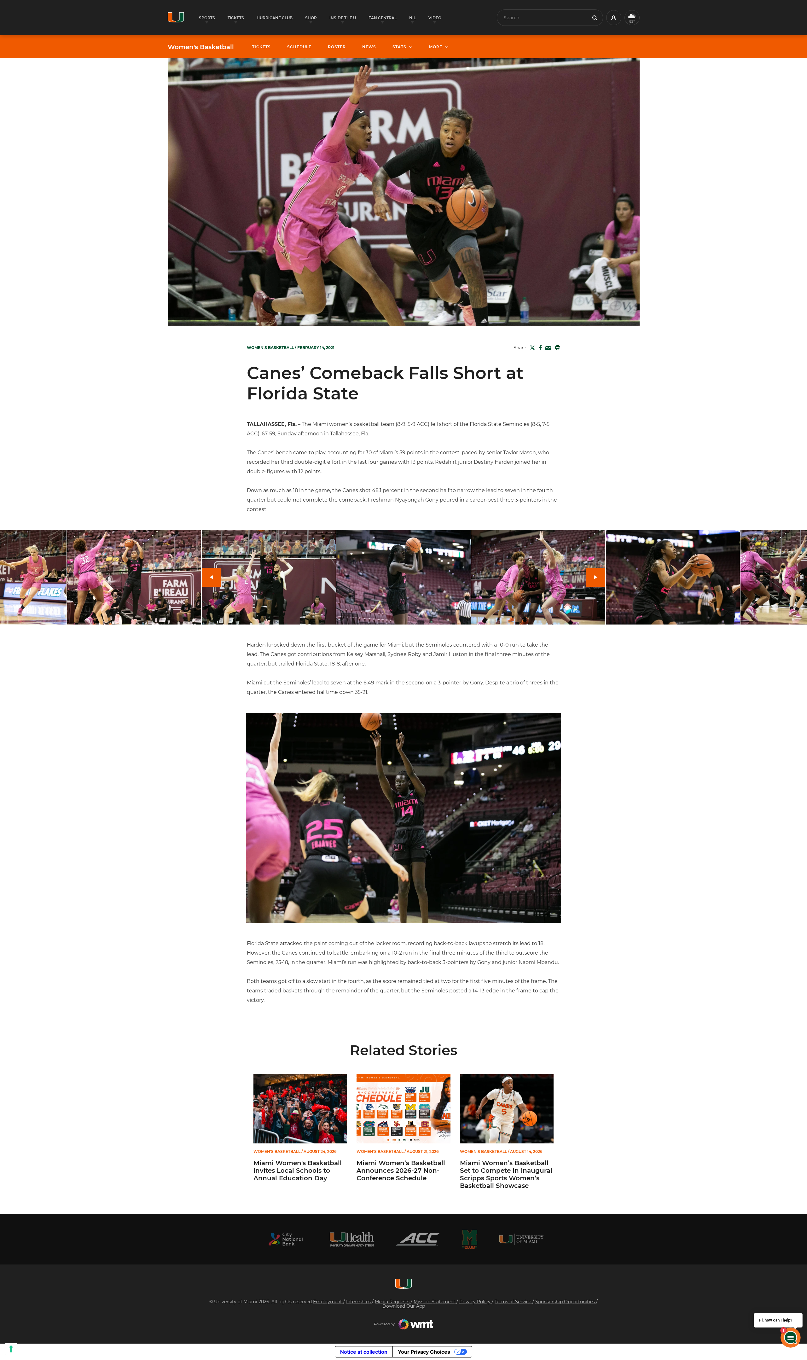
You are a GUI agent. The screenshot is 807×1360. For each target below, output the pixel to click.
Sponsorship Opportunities (565, 1302)
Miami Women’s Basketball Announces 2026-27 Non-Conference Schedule (401, 1170)
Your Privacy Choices (424, 1352)
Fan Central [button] (383, 17)
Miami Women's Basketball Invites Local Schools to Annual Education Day (297, 1170)
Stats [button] (399, 46)
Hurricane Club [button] (275, 17)
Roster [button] (337, 46)
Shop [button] (311, 17)
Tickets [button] (236, 17)
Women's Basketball (201, 47)
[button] (613, 17)
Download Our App (403, 1306)
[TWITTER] (531, 347)
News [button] (369, 46)
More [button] (435, 46)
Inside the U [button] (342, 17)
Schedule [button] (299, 46)
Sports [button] (207, 17)
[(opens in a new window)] (286, 1239)
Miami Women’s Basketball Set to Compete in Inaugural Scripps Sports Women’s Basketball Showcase (506, 1174)
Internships (359, 1302)
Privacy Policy (475, 1302)
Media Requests (393, 1302)
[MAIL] (547, 348)
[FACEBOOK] (539, 347)
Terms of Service (513, 1302)
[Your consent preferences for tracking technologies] (11, 1349)
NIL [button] (412, 17)
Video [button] (434, 17)
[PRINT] (556, 347)
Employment (328, 1302)
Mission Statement (435, 1302)
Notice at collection (363, 1352)
